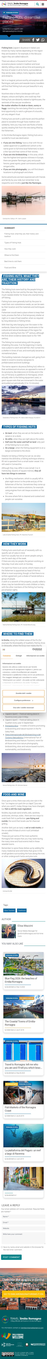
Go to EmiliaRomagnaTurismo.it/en (23, 1294)
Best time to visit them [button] (13, 261)
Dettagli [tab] (19, 656)
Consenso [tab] (7, 656)
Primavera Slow (11, 726)
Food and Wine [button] (10, 268)
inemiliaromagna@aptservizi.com (32, 1328)
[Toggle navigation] (42, 4)
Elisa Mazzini (8, 29)
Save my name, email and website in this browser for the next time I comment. (23, 1248)
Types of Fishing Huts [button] (12, 243)
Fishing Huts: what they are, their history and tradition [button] (21, 235)
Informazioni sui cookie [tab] (35, 656)
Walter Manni (10, 1030)
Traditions (22, 910)
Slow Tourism (9, 910)
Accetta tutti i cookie (23, 693)
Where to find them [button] (11, 255)
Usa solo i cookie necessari (23, 707)
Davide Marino (10, 987)
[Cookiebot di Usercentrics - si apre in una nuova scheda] (34, 649)
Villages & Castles (26, 998)
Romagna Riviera (12, 12)
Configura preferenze (22, 700)
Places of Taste (11, 1084)
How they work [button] (10, 249)
